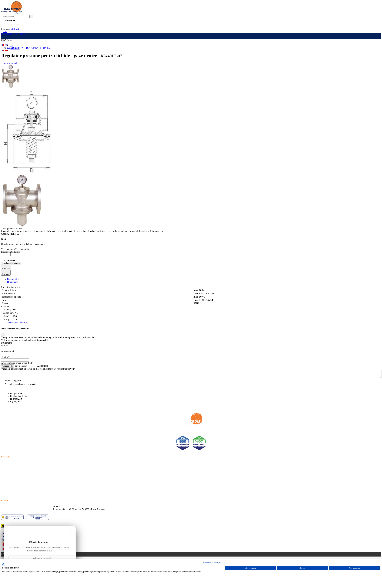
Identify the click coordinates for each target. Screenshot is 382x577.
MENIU (5, 40)
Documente (33, 48)
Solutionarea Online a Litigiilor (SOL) (19, 483)
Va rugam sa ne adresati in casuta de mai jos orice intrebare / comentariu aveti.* (38, 368)
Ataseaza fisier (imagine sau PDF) (17, 363)
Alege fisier (42, 365)
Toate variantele (10, 63)
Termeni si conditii (10, 462)
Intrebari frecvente (9, 473)
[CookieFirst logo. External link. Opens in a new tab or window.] (3, 564)
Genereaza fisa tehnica (16, 322)
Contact (47, 48)
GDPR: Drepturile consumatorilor (17, 486)
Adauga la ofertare (12, 263)
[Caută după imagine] (371, 17)
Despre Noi (19, 48)
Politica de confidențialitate (211, 562)
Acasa (8, 48)
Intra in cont (9, 24)
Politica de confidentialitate (14, 466)
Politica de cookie (9, 469)
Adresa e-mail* (8, 351)
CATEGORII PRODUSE (13, 34)
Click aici (15, 29)
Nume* (4, 345)
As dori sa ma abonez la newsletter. (21, 384)
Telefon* (5, 357)
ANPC (4, 480)
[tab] (13, 279)
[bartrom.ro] (11, 13)
